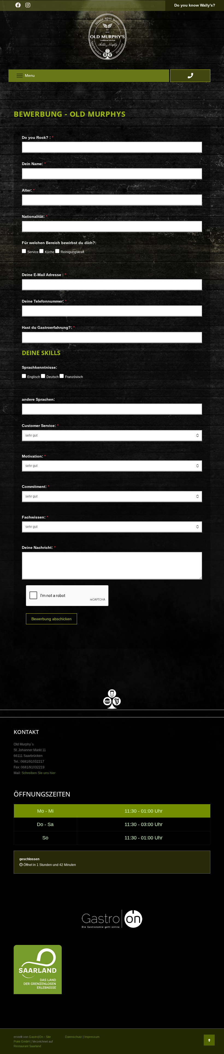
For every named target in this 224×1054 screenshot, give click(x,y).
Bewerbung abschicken (51, 619)
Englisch (33, 377)
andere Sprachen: (38, 399)
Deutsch (52, 377)
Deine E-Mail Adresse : (44, 275)
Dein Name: (34, 164)
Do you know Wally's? (194, 5)
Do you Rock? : (37, 137)
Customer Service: (40, 425)
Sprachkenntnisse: (39, 367)
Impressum (91, 1036)
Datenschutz (73, 1036)
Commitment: (35, 486)
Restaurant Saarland (27, 1046)
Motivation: (34, 456)
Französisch (74, 377)
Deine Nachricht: (38, 547)
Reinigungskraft (72, 252)
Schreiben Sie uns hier (38, 773)
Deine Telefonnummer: (44, 301)
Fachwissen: (35, 517)
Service (33, 252)
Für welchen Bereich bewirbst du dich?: (59, 243)
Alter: (28, 190)
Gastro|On (36, 1036)
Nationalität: (34, 216)
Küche (49, 252)
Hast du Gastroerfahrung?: (48, 327)
